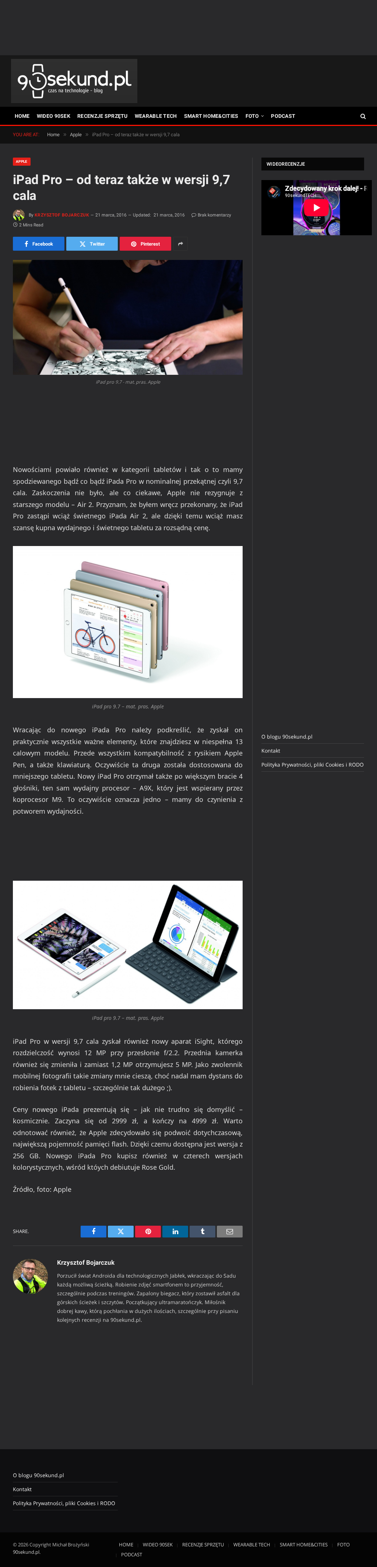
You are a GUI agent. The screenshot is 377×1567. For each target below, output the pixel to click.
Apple (22, 161)
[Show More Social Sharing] (180, 244)
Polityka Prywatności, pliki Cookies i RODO (312, 764)
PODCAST (283, 116)
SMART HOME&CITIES (211, 116)
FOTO (252, 116)
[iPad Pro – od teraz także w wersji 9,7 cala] (128, 317)
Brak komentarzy (214, 215)
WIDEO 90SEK (53, 116)
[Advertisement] (188, 27)
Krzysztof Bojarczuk (62, 215)
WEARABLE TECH (156, 116)
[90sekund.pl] (74, 81)
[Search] (362, 116)
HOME (22, 116)
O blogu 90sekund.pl (287, 736)
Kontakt (270, 750)
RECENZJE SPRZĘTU (102, 116)
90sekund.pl (26, 1552)
